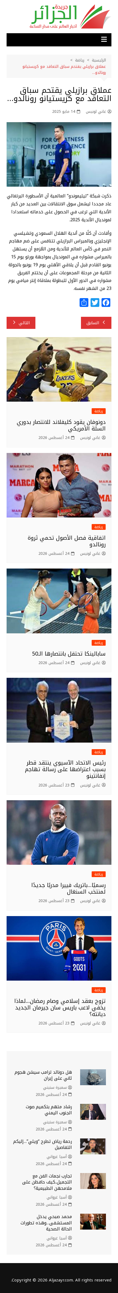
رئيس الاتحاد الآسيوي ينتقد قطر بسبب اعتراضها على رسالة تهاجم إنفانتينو (65, 769)
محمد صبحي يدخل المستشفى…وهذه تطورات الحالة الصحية (46, 1222)
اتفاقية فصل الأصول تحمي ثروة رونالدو (67, 541)
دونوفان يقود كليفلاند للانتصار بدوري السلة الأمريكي (61, 425)
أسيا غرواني (57, 1157)
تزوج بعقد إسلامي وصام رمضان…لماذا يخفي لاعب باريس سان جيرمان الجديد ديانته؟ (60, 1007)
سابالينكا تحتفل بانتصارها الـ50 (69, 653)
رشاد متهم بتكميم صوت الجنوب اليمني (49, 1109)
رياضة (98, 411)
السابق (92, 323)
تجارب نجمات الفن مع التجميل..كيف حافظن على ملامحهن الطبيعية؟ (47, 1182)
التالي (24, 323)
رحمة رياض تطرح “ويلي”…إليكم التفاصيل (42, 1144)
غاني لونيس (96, 112)
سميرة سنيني (55, 1088)
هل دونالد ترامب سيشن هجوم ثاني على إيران (43, 1075)
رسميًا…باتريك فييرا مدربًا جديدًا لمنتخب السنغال (68, 888)
